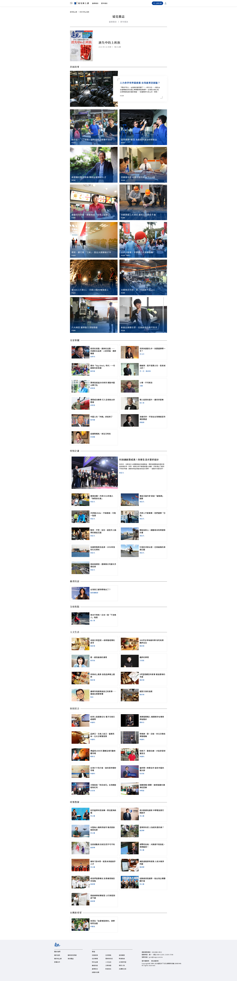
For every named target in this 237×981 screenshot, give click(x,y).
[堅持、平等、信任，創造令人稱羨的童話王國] (80, 533)
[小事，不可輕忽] (130, 386)
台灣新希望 (122, 962)
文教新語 (108, 965)
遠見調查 (122, 955)
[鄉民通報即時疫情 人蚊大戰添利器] (130, 865)
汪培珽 (142, 660)
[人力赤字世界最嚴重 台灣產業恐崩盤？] (94, 89)
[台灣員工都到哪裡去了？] (80, 593)
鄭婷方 (142, 722)
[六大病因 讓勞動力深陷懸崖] (94, 315)
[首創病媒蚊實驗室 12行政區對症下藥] (80, 899)
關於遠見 (57, 955)
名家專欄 (95, 959)
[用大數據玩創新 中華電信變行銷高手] (130, 814)
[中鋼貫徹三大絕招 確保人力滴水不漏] (143, 202)
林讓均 (92, 722)
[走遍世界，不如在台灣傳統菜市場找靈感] (130, 420)
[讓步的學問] (130, 661)
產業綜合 (95, 969)
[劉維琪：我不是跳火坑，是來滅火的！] (130, 369)
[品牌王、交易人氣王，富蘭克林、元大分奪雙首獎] (80, 737)
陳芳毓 (123, 143)
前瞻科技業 (95, 972)
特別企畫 (95, 962)
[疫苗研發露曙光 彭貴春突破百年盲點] (80, 882)
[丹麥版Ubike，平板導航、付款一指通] (80, 516)
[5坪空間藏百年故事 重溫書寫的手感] (130, 678)
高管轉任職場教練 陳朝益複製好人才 (88, 177)
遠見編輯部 (94, 592)
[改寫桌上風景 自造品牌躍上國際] (80, 678)
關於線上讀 (58, 959)
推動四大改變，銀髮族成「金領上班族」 (90, 214)
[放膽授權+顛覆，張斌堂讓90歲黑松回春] (130, 788)
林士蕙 (92, 816)
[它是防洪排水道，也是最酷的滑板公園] (130, 551)
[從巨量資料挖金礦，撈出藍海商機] (80, 814)
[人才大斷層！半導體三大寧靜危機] (143, 240)
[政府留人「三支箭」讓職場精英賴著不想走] (94, 127)
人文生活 (108, 962)
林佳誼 (73, 143)
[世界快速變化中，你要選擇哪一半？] (130, 352)
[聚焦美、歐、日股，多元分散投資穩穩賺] (130, 737)
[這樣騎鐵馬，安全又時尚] (80, 437)
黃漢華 (142, 830)
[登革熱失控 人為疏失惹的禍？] (130, 831)
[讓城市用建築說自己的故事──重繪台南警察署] (80, 695)
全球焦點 (108, 955)
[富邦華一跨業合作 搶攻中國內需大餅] (130, 771)
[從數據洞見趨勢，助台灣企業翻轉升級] (130, 882)
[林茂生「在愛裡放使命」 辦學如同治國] (80, 924)
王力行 (142, 354)
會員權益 (71, 959)
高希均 (92, 356)
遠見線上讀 (73, 12)
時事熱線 (122, 959)
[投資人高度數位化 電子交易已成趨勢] (80, 720)
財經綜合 (108, 969)
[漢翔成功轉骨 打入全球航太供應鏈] (80, 403)
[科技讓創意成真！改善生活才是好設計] (95, 473)
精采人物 (122, 965)
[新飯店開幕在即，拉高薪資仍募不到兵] (143, 315)
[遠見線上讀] (81, 3)
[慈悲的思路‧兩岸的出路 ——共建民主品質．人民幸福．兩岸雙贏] (80, 352)
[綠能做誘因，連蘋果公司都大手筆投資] (80, 568)
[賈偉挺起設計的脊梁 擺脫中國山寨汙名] (80, 386)
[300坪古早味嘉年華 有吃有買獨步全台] (130, 644)
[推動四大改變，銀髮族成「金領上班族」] (94, 202)
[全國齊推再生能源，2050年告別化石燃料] (80, 551)
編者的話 (95, 965)
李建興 (122, 96)
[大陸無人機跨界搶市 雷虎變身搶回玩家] (80, 831)
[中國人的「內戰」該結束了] (80, 420)
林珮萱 (142, 790)
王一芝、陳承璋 (145, 371)
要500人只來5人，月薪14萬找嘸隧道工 (90, 289)
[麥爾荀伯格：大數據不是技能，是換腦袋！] (130, 848)
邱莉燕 (92, 388)
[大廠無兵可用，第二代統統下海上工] (143, 277)
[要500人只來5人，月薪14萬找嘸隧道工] (94, 277)
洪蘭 (141, 386)
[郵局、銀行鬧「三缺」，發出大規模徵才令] (94, 240)
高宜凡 (121, 473)
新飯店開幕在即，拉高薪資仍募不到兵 (139, 327)
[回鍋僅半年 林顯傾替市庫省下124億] (143, 165)
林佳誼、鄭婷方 (125, 255)
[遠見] (57, 946)
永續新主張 (122, 969)
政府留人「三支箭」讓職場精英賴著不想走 (91, 139)
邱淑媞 (92, 437)
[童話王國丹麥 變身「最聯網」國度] (130, 499)
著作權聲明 (145, 961)
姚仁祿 (142, 403)
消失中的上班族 (84, 12)
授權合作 (57, 962)
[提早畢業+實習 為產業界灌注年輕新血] (143, 127)
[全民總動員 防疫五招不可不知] (80, 848)
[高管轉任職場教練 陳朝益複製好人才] (94, 165)
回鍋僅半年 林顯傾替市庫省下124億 (138, 177)
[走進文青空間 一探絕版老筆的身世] (80, 644)
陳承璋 (92, 646)
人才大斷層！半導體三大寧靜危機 (137, 252)
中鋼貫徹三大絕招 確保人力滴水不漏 (138, 214)
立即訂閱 (159, 3)
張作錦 (92, 420)
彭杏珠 (142, 773)
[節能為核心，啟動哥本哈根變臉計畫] (130, 533)
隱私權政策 (155, 961)
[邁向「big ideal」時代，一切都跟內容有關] (80, 369)
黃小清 (92, 620)
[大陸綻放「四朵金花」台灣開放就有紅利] (80, 788)
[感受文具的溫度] (130, 695)
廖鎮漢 (142, 422)
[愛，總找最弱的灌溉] (80, 661)
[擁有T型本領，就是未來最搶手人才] (80, 865)
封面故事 (95, 955)
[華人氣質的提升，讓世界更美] (130, 403)
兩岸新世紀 (109, 959)
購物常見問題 (72, 955)
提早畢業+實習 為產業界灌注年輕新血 (139, 139)
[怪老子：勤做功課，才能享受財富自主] (130, 754)
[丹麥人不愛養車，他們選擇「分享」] (130, 516)
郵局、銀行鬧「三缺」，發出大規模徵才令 (91, 252)
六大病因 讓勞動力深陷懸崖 (84, 327)
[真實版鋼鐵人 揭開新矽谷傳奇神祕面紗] (130, 720)
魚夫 (92, 697)
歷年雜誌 (104, 3)
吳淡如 (92, 660)
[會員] (165, 3)
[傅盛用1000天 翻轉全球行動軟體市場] (80, 754)
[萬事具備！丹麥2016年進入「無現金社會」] (80, 499)
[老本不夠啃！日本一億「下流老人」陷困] (80, 618)
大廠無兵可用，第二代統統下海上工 (138, 289)
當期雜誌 (95, 3)
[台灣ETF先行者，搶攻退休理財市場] (80, 771)
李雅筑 (92, 926)
